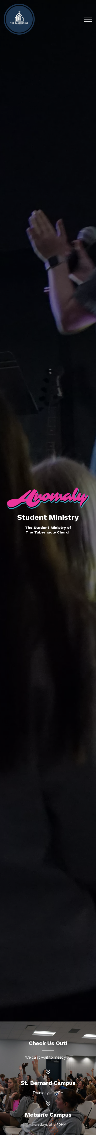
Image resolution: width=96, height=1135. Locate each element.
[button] (88, 19)
